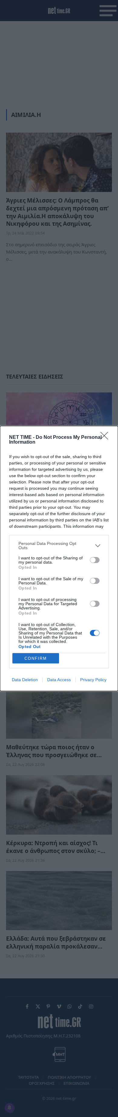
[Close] (106, 437)
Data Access (59, 679)
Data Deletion (25, 679)
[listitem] (59, 545)
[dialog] (59, 558)
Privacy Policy (93, 679)
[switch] (95, 560)
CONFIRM (36, 658)
